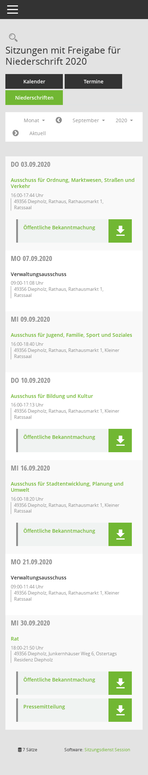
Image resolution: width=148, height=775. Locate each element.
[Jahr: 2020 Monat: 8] (58, 120)
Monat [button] (32, 120)
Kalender (34, 81)
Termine (93, 81)
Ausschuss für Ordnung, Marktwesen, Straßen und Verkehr (73, 182)
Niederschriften (34, 97)
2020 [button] (122, 120)
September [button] (87, 120)
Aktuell (37, 133)
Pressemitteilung (44, 707)
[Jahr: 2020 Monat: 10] (15, 133)
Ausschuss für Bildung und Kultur (52, 396)
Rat (15, 638)
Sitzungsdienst (107, 750)
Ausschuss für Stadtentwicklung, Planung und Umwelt (67, 486)
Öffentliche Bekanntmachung (59, 228)
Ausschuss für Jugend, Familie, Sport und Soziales (71, 334)
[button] (120, 231)
